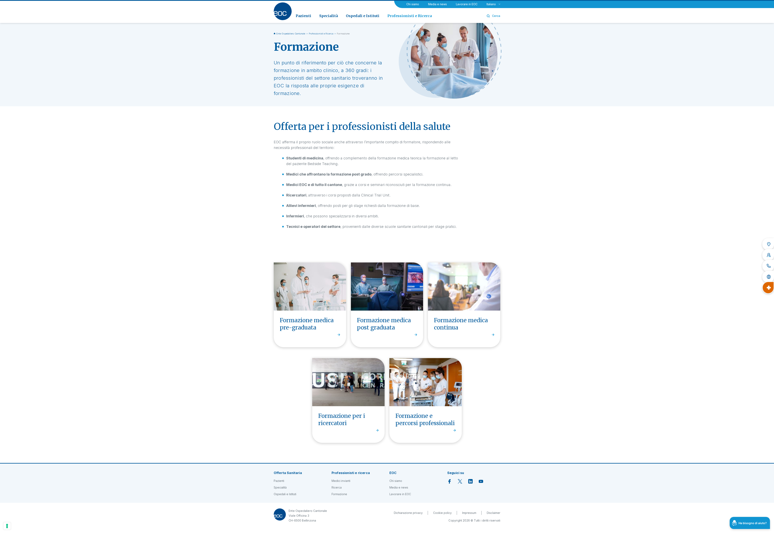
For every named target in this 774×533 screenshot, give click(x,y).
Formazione (339, 494)
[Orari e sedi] (768, 244)
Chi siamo (412, 4)
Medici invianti (341, 480)
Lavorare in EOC (467, 4)
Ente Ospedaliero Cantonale (290, 33)
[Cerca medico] (768, 255)
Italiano (491, 4)
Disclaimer (493, 512)
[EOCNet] (768, 277)
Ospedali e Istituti (285, 494)
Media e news (437, 4)
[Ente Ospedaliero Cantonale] (283, 11)
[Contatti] (768, 266)
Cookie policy (442, 512)
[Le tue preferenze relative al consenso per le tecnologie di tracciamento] (7, 526)
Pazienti (279, 480)
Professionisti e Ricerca (321, 33)
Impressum (469, 512)
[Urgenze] (768, 288)
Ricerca (337, 487)
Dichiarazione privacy (408, 512)
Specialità (280, 487)
